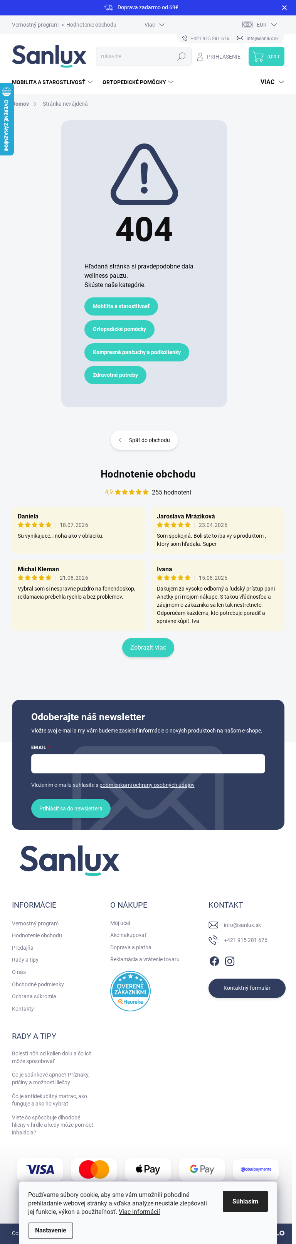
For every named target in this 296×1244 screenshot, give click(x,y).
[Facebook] (214, 959)
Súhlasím (245, 1201)
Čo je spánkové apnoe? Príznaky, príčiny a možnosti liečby (50, 1078)
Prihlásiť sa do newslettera (71, 808)
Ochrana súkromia (34, 996)
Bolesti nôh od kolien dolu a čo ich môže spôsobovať (52, 1057)
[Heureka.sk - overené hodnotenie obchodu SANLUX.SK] (130, 991)
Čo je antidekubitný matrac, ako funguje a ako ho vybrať (49, 1100)
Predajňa (23, 948)
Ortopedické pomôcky (119, 329)
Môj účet (120, 923)
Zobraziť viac (148, 647)
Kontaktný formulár (247, 988)
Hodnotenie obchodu (91, 25)
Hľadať (181, 56)
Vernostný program (35, 25)
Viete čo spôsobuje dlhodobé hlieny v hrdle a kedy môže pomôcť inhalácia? (52, 1125)
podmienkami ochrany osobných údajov (147, 785)
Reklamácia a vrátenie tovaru (145, 959)
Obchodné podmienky (38, 984)
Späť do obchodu (149, 440)
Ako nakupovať (128, 935)
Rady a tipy (25, 960)
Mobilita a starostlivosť (121, 306)
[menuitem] (53, 82)
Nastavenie (50, 1230)
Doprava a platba (130, 947)
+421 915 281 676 (245, 940)
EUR (262, 25)
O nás (19, 972)
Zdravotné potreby (115, 375)
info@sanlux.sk (242, 925)
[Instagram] (229, 959)
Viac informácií (139, 1211)
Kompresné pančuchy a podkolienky (137, 352)
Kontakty (23, 1009)
